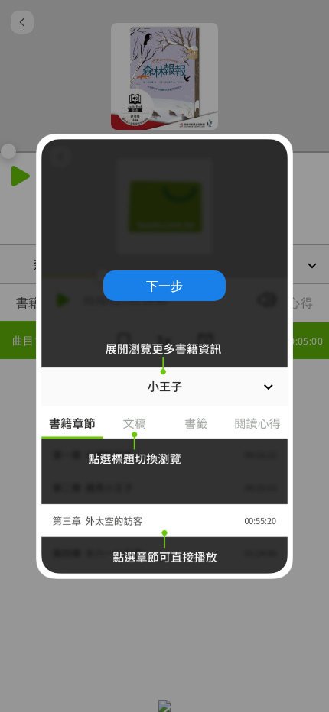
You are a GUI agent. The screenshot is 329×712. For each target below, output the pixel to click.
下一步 (164, 285)
